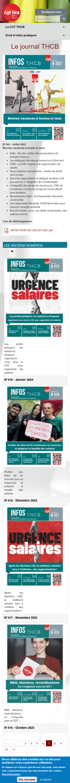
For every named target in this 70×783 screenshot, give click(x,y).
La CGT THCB (15, 26)
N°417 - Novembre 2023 (20, 617)
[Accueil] (11, 11)
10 (6, 749)
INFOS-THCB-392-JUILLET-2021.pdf (32, 230)
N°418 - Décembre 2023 (20, 500)
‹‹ (6, 743)
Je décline (46, 779)
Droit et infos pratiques (21, 35)
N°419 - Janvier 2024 (18, 379)
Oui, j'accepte (27, 779)
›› (34, 749)
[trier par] (12, 251)
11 (13, 749)
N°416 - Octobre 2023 (19, 727)
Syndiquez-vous (51, 12)
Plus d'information (11, 774)
